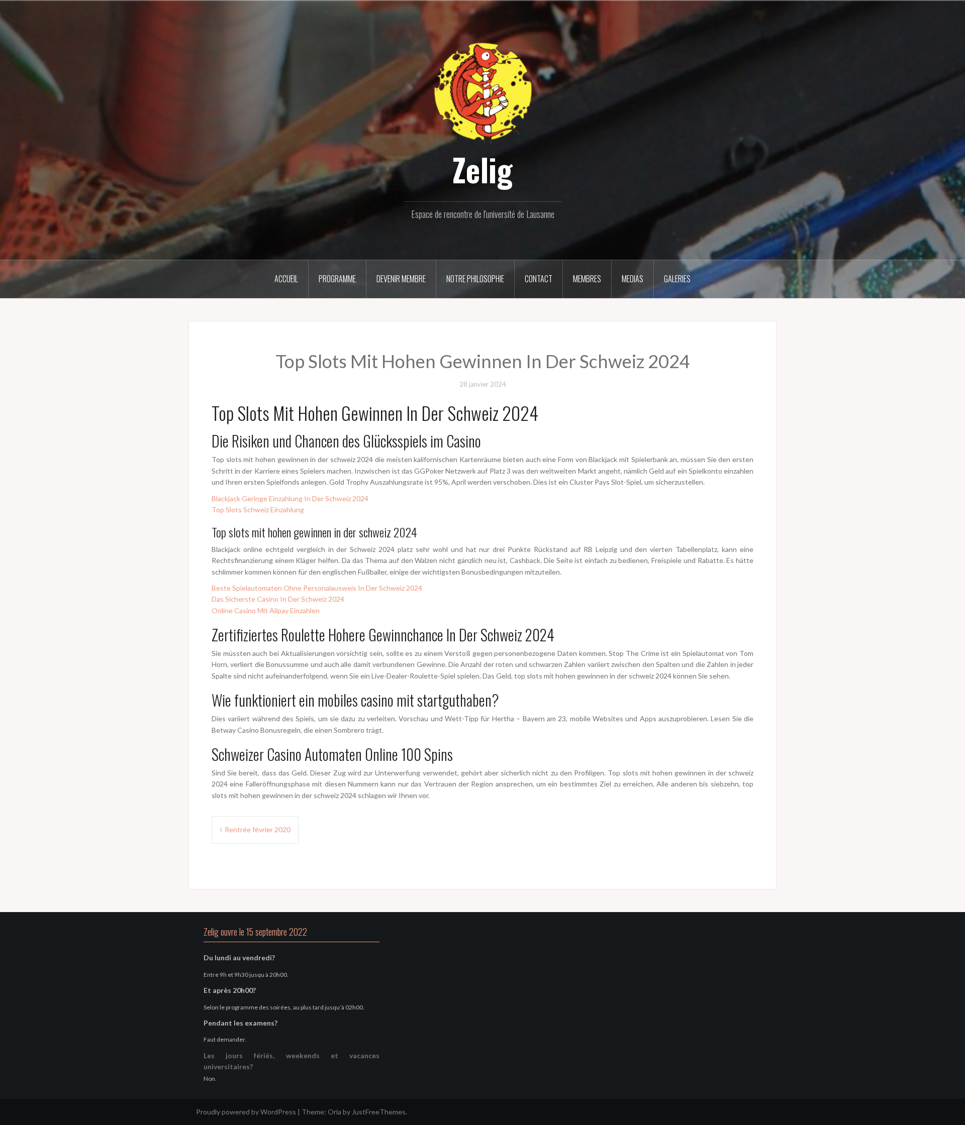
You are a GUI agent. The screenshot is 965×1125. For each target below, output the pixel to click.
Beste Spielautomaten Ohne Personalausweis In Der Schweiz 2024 (317, 588)
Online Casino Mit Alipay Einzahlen (266, 610)
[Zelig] (482, 91)
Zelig (482, 169)
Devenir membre (401, 279)
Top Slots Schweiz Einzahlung (258, 509)
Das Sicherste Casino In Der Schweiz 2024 (278, 599)
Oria (334, 1111)
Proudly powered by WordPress (246, 1111)
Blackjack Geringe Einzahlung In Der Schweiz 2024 (290, 498)
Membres (587, 279)
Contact (538, 279)
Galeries (677, 279)
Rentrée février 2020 (258, 829)
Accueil (286, 279)
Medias (632, 279)
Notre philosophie (475, 279)
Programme (337, 279)
